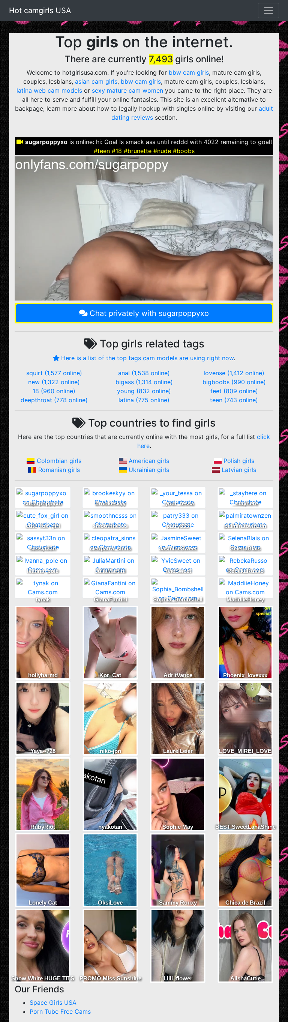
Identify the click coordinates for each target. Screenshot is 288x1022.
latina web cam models (49, 90)
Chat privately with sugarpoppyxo (149, 313)
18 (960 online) (54, 391)
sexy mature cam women (127, 90)
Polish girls (239, 460)
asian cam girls (96, 81)
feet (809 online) (234, 391)
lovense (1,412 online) (234, 373)
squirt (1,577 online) (54, 373)
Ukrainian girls (149, 469)
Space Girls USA (53, 1002)
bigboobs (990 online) (234, 382)
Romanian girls (59, 469)
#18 (117, 151)
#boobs (184, 151)
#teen (102, 151)
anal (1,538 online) (144, 373)
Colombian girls (59, 460)
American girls (149, 460)
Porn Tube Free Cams (60, 1011)
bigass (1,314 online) (144, 382)
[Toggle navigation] (268, 10)
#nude (162, 151)
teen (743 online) (234, 400)
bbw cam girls (189, 72)
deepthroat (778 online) (54, 400)
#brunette (138, 151)
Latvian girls (239, 469)
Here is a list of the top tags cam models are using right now (147, 358)
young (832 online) (144, 391)
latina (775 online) (144, 400)
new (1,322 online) (54, 382)
